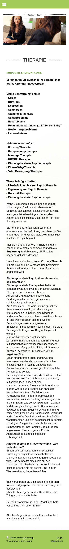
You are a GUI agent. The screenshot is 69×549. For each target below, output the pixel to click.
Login (60, 537)
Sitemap (29, 537)
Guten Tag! (35, 15)
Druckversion (16, 537)
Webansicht (57, 541)
